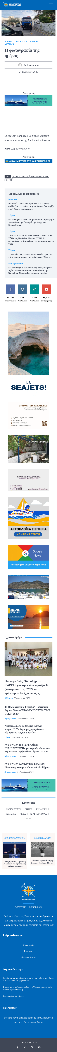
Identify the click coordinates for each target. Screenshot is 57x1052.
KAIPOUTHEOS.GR (20, 176)
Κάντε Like (10, 285)
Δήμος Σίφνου (10, 718)
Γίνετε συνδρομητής (46, 286)
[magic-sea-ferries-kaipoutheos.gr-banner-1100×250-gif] (28, 100)
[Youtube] (39, 1047)
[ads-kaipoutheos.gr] (28, 161)
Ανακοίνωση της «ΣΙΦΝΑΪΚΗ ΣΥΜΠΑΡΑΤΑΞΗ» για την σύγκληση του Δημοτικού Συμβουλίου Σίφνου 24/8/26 (27, 748)
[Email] (39, 80)
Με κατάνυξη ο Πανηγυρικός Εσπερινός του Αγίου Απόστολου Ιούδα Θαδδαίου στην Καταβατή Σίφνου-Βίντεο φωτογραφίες (30, 270)
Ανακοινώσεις (10, 772)
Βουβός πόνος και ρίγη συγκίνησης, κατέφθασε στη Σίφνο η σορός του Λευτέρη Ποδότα (28, 979)
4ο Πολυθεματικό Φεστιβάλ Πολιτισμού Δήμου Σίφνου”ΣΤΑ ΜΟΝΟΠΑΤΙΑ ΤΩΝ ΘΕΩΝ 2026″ (27, 710)
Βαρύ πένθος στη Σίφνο (13, 996)
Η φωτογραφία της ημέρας (22, 42)
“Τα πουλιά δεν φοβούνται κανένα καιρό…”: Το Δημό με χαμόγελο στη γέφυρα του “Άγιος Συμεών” (24, 729)
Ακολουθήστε (23, 285)
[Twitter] (18, 80)
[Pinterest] (25, 80)
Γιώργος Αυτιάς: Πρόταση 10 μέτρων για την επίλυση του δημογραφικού (14, 863)
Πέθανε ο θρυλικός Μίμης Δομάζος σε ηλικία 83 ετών (42, 861)
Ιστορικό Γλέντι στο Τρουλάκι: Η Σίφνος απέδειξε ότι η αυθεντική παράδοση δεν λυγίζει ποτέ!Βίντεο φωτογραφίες (31, 206)
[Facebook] (11, 80)
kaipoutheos (32, 65)
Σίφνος (9, 44)
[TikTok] (25, 1047)
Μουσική (12, 199)
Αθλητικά (9, 698)
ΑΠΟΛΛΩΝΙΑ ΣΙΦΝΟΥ (39, 176)
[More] (46, 80)
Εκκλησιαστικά (15, 263)
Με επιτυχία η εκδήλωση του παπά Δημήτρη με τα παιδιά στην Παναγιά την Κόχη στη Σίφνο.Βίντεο (31, 222)
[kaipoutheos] (21, 65)
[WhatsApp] (32, 80)
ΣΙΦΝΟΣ (9, 180)
